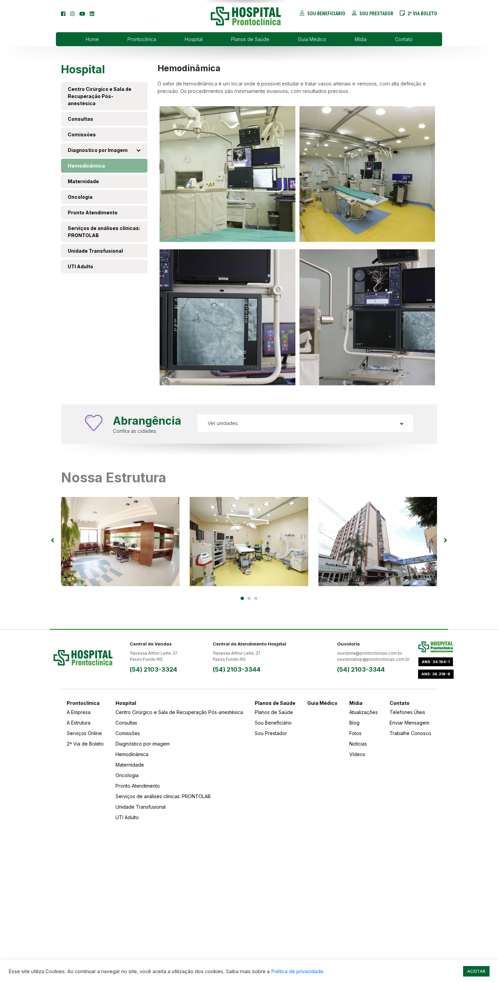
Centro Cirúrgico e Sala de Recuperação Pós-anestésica (99, 96)
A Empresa (78, 712)
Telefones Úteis (407, 712)
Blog (354, 723)
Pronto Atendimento (93, 212)
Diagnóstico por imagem (143, 744)
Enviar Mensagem (409, 723)
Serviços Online (84, 733)
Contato (404, 39)
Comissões (82, 134)
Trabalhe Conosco (410, 733)
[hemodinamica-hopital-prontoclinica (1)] (227, 173)
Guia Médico (312, 39)
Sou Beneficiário (273, 723)
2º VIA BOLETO (422, 13)
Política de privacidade (297, 971)
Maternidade (83, 181)
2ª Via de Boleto (85, 744)
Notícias (358, 744)
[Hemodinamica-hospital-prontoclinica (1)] (227, 317)
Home (92, 39)
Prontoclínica (141, 39)
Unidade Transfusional (95, 251)
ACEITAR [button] (476, 971)
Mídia (361, 39)
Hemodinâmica (86, 166)
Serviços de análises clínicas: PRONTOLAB (104, 231)
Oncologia (80, 197)
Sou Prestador (271, 733)
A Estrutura (78, 723)
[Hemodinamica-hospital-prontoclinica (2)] (367, 317)
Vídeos (357, 754)
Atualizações (363, 712)
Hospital (194, 39)
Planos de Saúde (250, 39)
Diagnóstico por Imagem (98, 150)
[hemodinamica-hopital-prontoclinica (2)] (367, 173)
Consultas (81, 119)
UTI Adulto (81, 266)
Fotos (355, 733)
